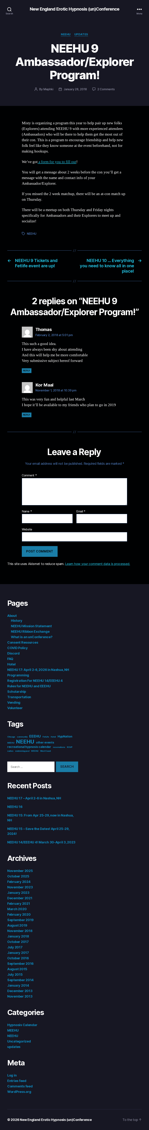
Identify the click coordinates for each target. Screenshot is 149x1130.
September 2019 (20, 920)
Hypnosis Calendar (22, 1025)
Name (27, 511)
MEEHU (10, 743)
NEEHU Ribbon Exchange (30, 631)
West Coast (45, 751)
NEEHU (66, 34)
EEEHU (35, 736)
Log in (12, 1075)
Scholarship (16, 691)
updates (81, 34)
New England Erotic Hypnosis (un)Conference (74, 9)
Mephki (48, 89)
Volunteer (15, 708)
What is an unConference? (32, 637)
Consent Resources (22, 642)
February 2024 (19, 882)
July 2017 (15, 947)
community (22, 737)
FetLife (46, 737)
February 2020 (19, 914)
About (12, 616)
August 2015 (17, 969)
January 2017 (18, 953)
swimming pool (22, 751)
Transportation (19, 697)
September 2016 (20, 964)
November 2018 (20, 931)
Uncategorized (19, 1041)
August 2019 (17, 925)
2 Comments (105, 89)
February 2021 (18, 903)
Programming (18, 675)
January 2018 (18, 936)
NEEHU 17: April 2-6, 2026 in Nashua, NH (38, 670)
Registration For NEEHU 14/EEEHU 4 (35, 681)
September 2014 (20, 980)
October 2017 (18, 942)
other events (45, 742)
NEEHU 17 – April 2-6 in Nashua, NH (34, 798)
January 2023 (18, 893)
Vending (13, 702)
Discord (13, 653)
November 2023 (20, 887)
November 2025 (20, 871)
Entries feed (16, 1081)
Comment (29, 475)
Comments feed (20, 1086)
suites (10, 751)
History (16, 621)
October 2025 (18, 876)
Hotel (11, 664)
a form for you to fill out (57, 161)
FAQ (10, 659)
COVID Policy (17, 648)
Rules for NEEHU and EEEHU (29, 686)
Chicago (11, 737)
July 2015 (15, 974)
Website (27, 529)
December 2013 (20, 991)
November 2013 (20, 996)
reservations (59, 747)
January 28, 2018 (75, 89)
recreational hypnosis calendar (29, 747)
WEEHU (34, 751)
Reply (26, 370)
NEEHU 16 (15, 807)
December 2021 (19, 898)
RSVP (70, 747)
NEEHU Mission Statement (31, 626)
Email (80, 511)
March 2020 (17, 909)
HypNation (65, 736)
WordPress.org (19, 1092)
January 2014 (18, 985)
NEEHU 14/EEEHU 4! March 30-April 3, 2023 (41, 842)
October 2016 (18, 958)
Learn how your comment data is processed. (97, 564)
